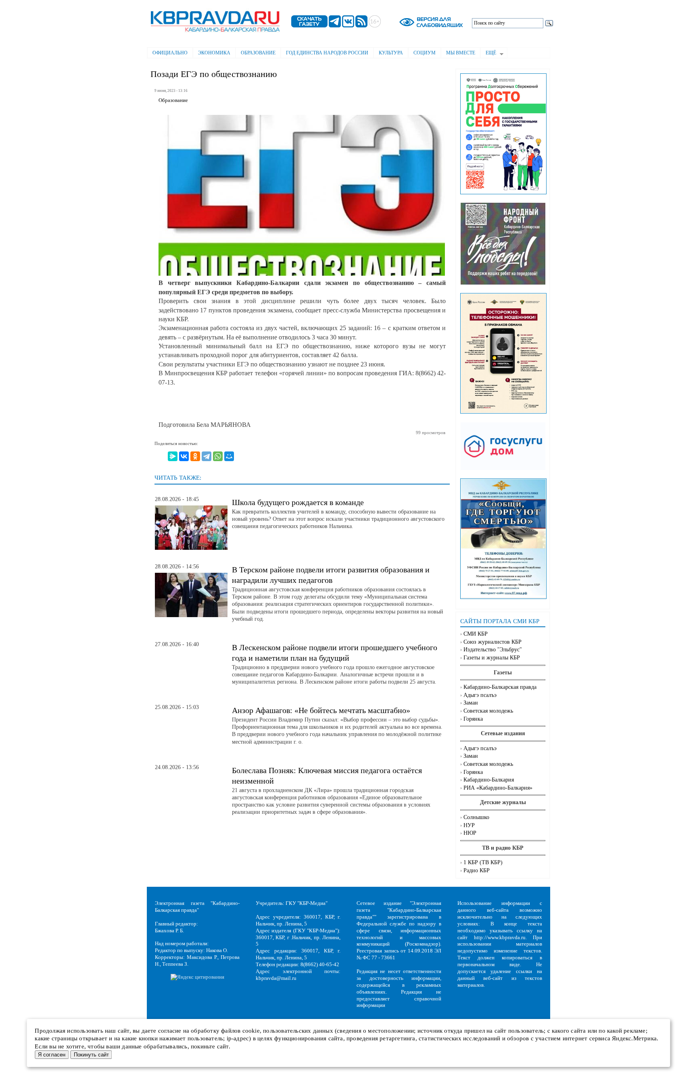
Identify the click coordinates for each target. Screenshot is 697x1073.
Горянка (473, 719)
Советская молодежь (488, 711)
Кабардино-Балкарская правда (499, 687)
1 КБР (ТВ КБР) (483, 862)
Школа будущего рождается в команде (298, 502)
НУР (469, 825)
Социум (424, 53)
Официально (170, 53)
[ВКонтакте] (184, 456)
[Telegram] (206, 456)
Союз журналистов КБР (492, 642)
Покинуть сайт (91, 1055)
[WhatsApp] (218, 456)
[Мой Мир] (229, 456)
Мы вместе (460, 53)
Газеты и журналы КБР (491, 658)
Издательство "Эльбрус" (492, 650)
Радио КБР (476, 870)
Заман (470, 703)
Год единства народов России (327, 53)
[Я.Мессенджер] (172, 456)
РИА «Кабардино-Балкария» (497, 788)
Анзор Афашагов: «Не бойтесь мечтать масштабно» (321, 710)
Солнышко (476, 817)
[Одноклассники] (195, 456)
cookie (251, 1030)
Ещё (488, 53)
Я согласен (51, 1055)
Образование (258, 53)
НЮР (469, 833)
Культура (391, 53)
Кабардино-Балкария (488, 780)
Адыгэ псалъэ (480, 695)
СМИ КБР (475, 634)
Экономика (214, 53)
